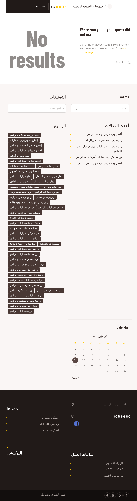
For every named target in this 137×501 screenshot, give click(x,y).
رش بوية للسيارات (49, 423)
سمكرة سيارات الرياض (22, 207)
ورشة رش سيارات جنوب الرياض (27, 274)
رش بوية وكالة (17, 202)
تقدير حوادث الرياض (48, 165)
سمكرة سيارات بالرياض (50, 207)
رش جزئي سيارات (38, 202)
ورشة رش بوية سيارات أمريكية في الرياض (99, 156)
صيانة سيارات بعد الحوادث (23, 228)
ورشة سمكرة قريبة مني (49, 290)
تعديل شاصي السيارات (21, 165)
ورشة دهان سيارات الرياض (24, 254)
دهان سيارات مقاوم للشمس (24, 186)
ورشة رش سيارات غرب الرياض (26, 285)
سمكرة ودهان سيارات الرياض (25, 222)
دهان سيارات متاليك (44, 181)
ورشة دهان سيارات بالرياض (24, 259)
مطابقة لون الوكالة (49, 243)
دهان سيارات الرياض (20, 176)
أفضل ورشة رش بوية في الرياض (104, 134)
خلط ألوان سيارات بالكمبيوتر (24, 171)
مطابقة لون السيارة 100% (22, 243)
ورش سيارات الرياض (21, 310)
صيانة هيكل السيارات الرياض (24, 233)
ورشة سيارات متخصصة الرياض (26, 295)
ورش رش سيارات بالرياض (23, 305)
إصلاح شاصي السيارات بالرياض (26, 145)
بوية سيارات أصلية (19, 155)
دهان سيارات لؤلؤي (20, 181)
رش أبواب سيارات (52, 186)
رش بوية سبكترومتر (20, 191)
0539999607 (122, 416)
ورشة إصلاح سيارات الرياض (24, 248)
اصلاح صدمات (51, 429)
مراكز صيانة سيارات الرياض (24, 238)
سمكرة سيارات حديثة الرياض (25, 212)
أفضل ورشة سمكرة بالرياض (24, 134)
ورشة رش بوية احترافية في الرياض (103, 140)
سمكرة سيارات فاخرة (21, 217)
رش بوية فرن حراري (20, 197)
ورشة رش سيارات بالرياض (24, 269)
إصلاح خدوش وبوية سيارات (24, 140)
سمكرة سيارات (50, 417)
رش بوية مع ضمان (45, 197)
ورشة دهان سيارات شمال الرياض (27, 264)
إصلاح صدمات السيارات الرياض (26, 150)
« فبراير (76, 377)
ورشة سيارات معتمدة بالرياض (25, 300)
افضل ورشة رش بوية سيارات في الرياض (99, 163)
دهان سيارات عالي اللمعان (48, 176)
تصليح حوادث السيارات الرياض (25, 160)
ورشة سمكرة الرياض (21, 290)
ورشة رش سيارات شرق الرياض (26, 279)
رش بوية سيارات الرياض (47, 191)
